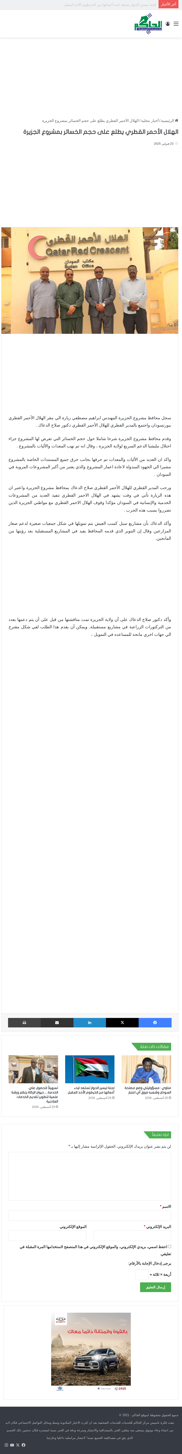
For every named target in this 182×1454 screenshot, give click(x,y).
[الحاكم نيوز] (148, 23)
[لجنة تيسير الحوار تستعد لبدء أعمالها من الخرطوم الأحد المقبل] (90, 1069)
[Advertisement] (91, 75)
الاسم (165, 1206)
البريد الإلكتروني (157, 1227)
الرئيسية (168, 121)
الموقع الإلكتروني (73, 1227)
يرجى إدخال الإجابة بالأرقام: (149, 1263)
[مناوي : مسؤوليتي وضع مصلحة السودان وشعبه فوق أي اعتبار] (146, 1069)
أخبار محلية (150, 121)
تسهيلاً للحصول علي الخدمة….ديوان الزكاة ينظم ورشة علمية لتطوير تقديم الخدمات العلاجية (88, 5)
